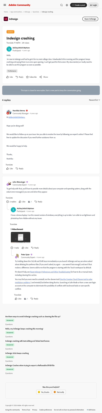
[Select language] (67, 5)
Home (6, 12)
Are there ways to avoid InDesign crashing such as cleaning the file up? (32, 316)
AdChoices (91, 410)
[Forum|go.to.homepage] (19, 5)
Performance (12, 71)
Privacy (34, 410)
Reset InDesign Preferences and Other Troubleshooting (50, 272)
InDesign (27, 12)
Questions (36, 12)
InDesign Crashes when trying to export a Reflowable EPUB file (29, 365)
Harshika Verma (19, 110)
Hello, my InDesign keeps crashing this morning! (24, 329)
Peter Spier (25, 254)
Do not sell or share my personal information (69, 410)
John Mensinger (19, 182)
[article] (51, 140)
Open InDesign (90, 19)
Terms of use (26, 410)
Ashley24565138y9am (21, 48)
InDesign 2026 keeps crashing (17, 353)
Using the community (12, 410)
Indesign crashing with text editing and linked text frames (27, 341)
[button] (4, 6)
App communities (16, 12)
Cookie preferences (45, 410)
